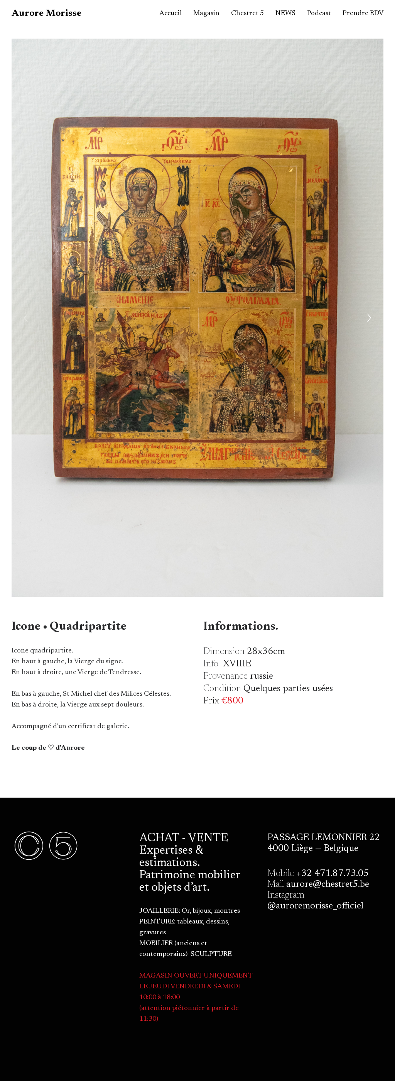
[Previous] (25, 317)
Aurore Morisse (46, 13)
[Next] (369, 317)
